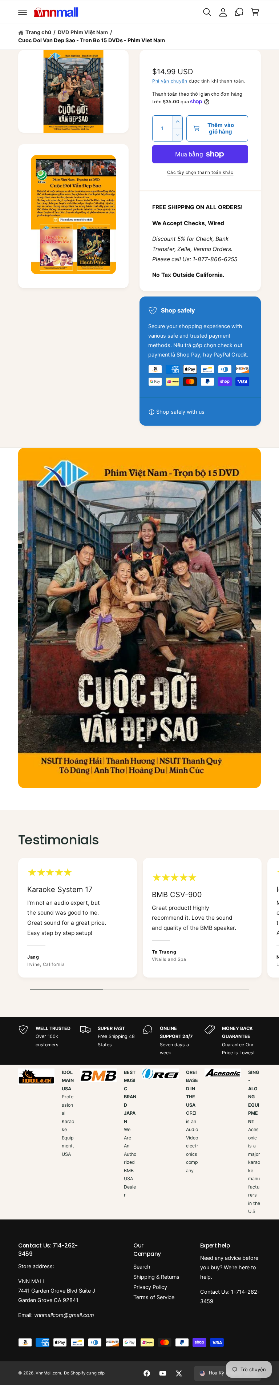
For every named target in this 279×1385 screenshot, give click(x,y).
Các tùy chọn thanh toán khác (200, 172)
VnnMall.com (48, 1373)
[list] (139, 919)
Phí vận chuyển (169, 81)
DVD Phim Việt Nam (83, 32)
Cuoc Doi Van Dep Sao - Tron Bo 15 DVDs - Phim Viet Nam (91, 40)
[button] (23, 12)
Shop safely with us (180, 412)
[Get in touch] (239, 12)
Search (141, 1266)
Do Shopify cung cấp (84, 1373)
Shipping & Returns (156, 1277)
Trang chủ (38, 32)
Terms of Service (153, 1297)
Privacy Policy (150, 1287)
